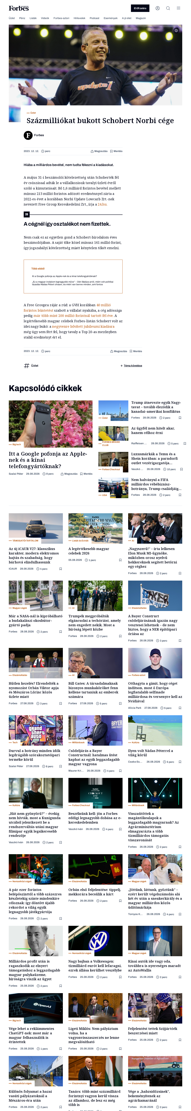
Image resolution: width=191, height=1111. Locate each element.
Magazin (141, 18)
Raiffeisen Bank (139, 443)
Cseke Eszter (136, 761)
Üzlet (12, 18)
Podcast (94, 18)
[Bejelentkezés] (157, 8)
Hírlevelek (79, 18)
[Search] (168, 8)
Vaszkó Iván (137, 469)
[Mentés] (180, 417)
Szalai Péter (16, 473)
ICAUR (13, 568)
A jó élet (126, 18)
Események (111, 18)
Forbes (135, 417)
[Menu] (178, 8)
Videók (45, 18)
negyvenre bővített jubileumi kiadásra (83, 326)
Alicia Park (134, 707)
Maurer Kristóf (76, 770)
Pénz (22, 18)
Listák (33, 18)
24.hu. (102, 204)
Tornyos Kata (136, 914)
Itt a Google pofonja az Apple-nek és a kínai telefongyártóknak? (64, 276)
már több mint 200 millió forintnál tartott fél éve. (74, 315)
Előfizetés (140, 8)
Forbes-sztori (61, 18)
